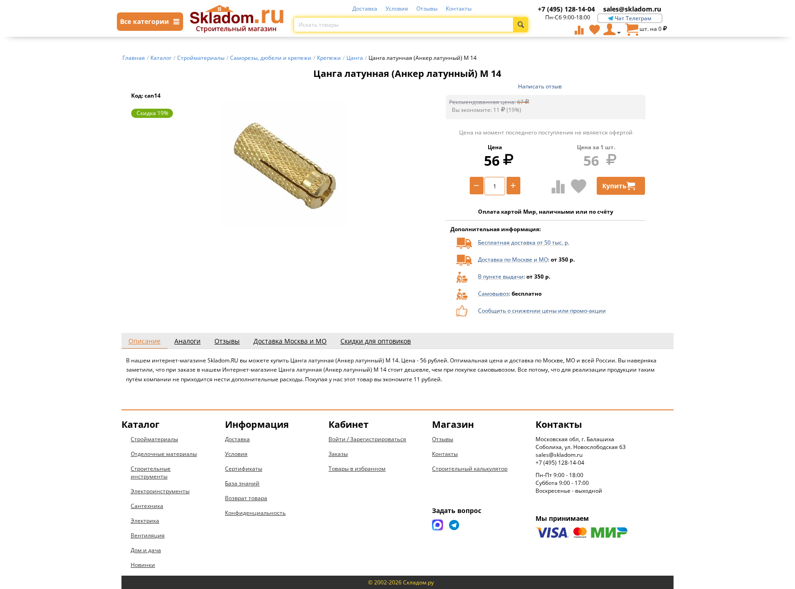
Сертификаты (243, 468)
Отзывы (427, 8)
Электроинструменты (160, 491)
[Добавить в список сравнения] (558, 186)
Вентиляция (148, 535)
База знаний (242, 483)
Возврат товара (246, 498)
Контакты (459, 8)
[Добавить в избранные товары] (579, 186)
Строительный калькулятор (469, 468)
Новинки (143, 565)
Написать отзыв (540, 86)
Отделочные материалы (164, 454)
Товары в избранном (357, 468)
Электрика (145, 521)
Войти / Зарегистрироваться (367, 439)
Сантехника (147, 506)
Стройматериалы (154, 439)
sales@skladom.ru (632, 9)
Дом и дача (146, 550)
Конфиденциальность (255, 513)
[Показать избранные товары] (594, 29)
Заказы (338, 454)
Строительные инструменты (151, 472)
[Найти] (520, 24)
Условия (397, 8)
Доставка (364, 8)
